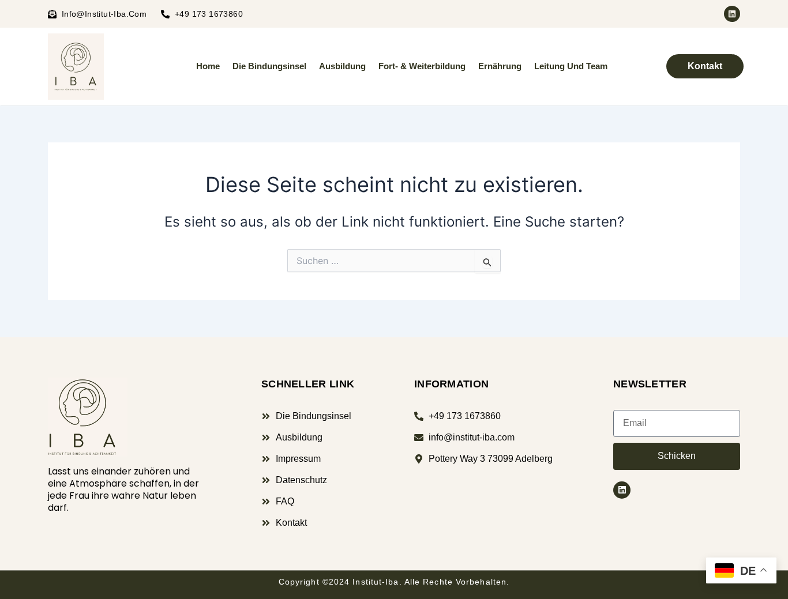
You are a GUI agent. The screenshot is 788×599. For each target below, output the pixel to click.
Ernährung (499, 66)
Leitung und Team (570, 66)
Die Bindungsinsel (269, 66)
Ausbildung (342, 66)
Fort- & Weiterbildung (422, 66)
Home (208, 66)
